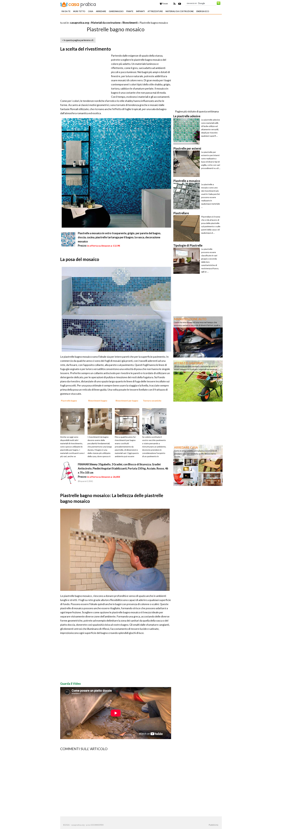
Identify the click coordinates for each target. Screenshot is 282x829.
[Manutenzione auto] (198, 336)
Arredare (101, 11)
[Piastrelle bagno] (73, 421)
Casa (90, 11)
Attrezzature (155, 11)
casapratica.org (79, 22)
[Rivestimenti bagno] (101, 421)
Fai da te (66, 11)
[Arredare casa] (198, 465)
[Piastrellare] (187, 228)
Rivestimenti (129, 22)
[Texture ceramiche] (155, 421)
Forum (165, 3)
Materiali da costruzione (180, 11)
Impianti (140, 11)
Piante (129, 11)
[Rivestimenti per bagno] (128, 421)
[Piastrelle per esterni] (187, 163)
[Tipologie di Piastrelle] (187, 260)
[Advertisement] (94, 19)
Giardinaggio (116, 11)
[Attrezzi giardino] (198, 380)
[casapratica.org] (78, 4)
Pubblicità (213, 825)
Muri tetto (79, 11)
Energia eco (202, 11)
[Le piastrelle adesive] (187, 131)
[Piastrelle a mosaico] (187, 196)
